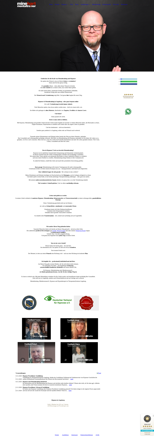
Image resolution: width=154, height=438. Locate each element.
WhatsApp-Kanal (81, 230)
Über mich (116, 4)
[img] (26, 4)
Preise (77, 4)
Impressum (74, 435)
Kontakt (57, 4)
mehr (71, 379)
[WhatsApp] (121, 81)
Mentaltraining (96, 4)
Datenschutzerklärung (86, 435)
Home (51, 4)
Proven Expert (61, 230)
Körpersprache (106, 4)
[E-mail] (121, 79)
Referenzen (124, 4)
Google (54, 230)
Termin (57, 435)
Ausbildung (65, 435)
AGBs (97, 435)
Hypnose (64, 4)
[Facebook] (120, 84)
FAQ (71, 4)
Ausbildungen (85, 4)
